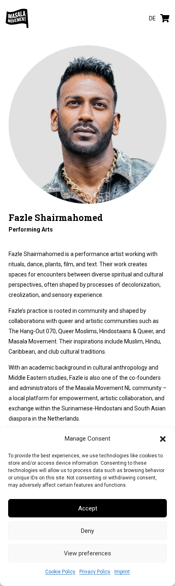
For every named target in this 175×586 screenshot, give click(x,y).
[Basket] (165, 18)
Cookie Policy (60, 572)
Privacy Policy (94, 572)
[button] (163, 439)
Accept (87, 508)
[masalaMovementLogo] (17, 18)
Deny (87, 531)
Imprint (122, 572)
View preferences (87, 553)
